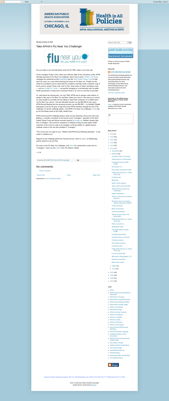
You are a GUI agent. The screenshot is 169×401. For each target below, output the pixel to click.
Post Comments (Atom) (53, 178)
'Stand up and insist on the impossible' (120, 215)
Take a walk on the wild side (121, 186)
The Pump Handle (116, 348)
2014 (112, 140)
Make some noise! (118, 262)
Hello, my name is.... (118, 224)
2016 (112, 134)
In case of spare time (119, 253)
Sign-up (110, 104)
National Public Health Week (119, 345)
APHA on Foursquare (117, 325)
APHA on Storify (115, 320)
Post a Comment (44, 171)
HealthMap (63, 79)
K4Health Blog (115, 353)
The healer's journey (118, 243)
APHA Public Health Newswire (120, 299)
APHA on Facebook (116, 307)
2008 (112, 278)
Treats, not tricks (117, 206)
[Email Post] (77, 160)
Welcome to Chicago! (117, 297)
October (115, 154)
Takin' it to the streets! (119, 183)
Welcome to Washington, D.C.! (122, 256)
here (71, 146)
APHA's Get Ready (91, 77)
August (114, 266)
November (115, 151)
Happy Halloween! (118, 193)
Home (69, 175)
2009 (112, 275)
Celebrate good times (119, 234)
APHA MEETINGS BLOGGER (120, 72)
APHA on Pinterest (116, 322)
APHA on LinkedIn (116, 317)
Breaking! (115, 180)
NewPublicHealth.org (117, 350)
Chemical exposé (117, 240)
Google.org (78, 120)
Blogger (94, 385)
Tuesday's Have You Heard (121, 156)
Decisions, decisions (119, 259)
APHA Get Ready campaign (119, 332)
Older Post (96, 175)
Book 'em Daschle (118, 209)
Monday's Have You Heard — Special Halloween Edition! (122, 202)
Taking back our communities (121, 159)
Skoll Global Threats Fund (82, 79)
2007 (112, 281)
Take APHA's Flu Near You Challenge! (120, 190)
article (58, 148)
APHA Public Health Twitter (119, 305)
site (92, 109)
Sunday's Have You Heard (120, 237)
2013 (112, 143)
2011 (112, 148)
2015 (112, 137)
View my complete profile (116, 93)
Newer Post (41, 175)
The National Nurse (116, 358)
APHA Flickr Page (116, 309)
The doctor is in (117, 167)
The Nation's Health (116, 343)
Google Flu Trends (51, 88)
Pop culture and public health (121, 170)
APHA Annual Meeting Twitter (119, 302)
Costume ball (116, 177)
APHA (112, 290)
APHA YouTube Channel (118, 312)
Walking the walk (117, 227)
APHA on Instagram (116, 315)
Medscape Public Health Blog (120, 355)
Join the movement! (118, 212)
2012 (112, 145)
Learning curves (117, 246)
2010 (112, 272)
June (114, 269)
